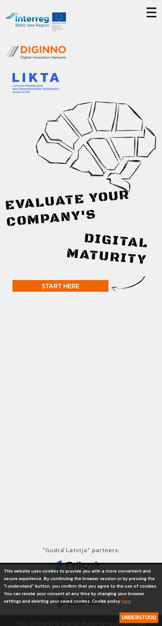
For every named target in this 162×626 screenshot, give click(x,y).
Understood (139, 617)
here (126, 601)
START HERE (60, 286)
